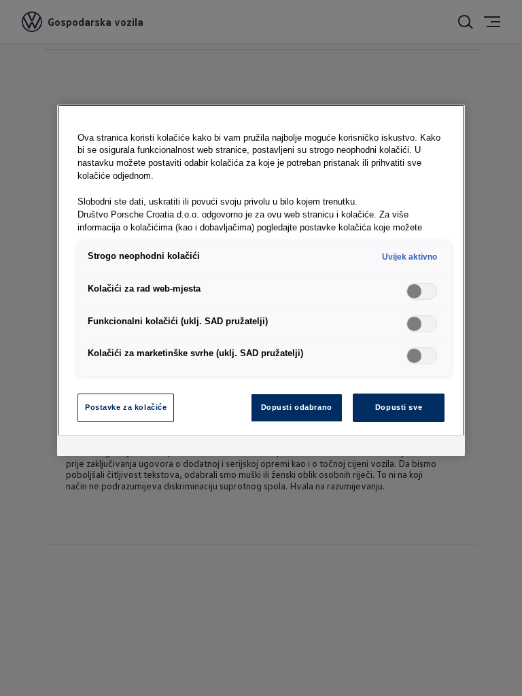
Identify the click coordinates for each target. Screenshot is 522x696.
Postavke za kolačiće (126, 407)
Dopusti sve (398, 407)
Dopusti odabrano (296, 407)
